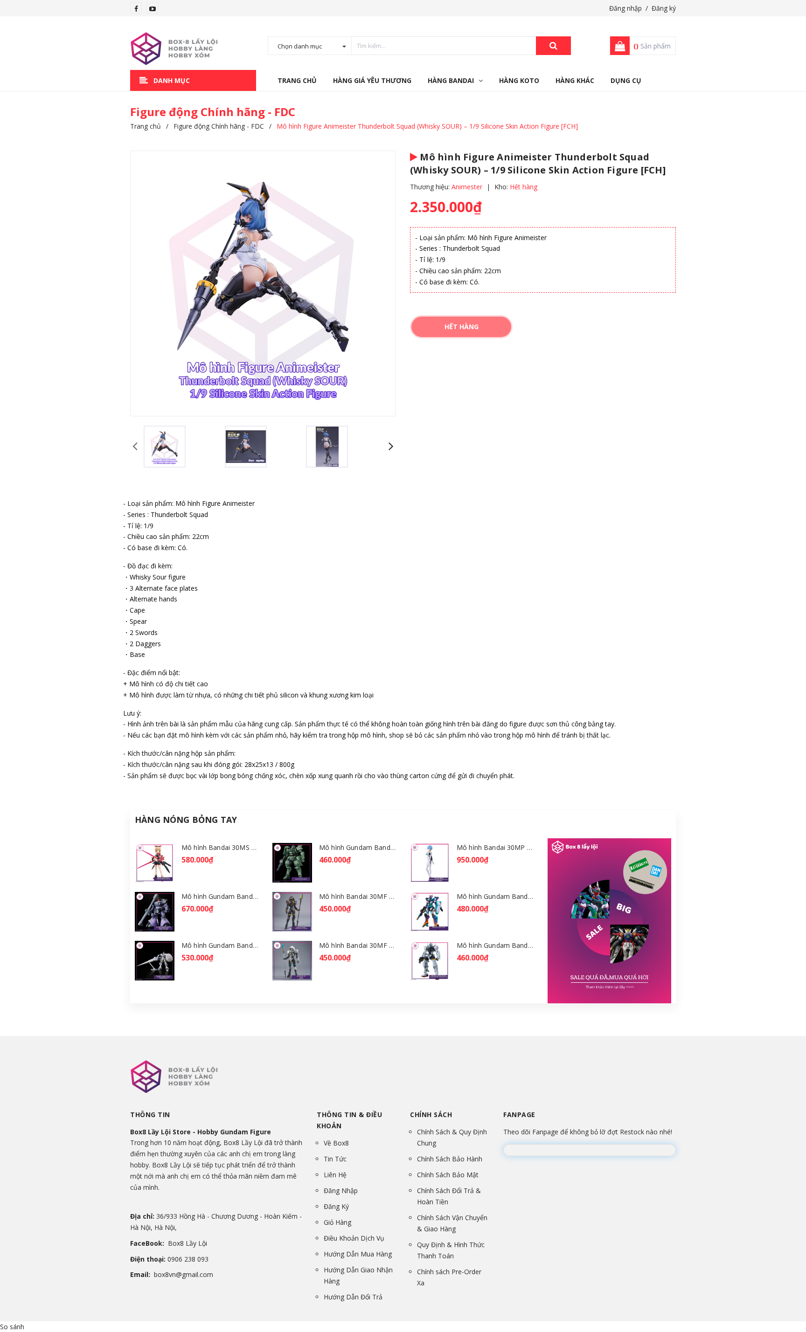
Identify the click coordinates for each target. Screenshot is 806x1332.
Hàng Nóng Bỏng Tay (186, 819)
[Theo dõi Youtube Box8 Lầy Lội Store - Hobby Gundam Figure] (152, 8)
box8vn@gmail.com (183, 1274)
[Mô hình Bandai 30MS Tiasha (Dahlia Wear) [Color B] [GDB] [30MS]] (154, 863)
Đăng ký (664, 8)
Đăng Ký (336, 1206)
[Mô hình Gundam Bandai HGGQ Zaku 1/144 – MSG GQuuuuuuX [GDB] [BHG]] (292, 863)
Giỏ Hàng (337, 1222)
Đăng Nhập (341, 1190)
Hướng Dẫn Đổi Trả (353, 1296)
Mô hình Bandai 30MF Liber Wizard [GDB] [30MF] (395, 945)
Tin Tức (335, 1158)
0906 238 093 (187, 1259)
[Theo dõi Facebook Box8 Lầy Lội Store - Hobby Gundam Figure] (136, 8)
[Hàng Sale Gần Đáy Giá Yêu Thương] (609, 920)
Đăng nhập (625, 8)
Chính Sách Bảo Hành (449, 1158)
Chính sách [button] (431, 1114)
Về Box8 (336, 1143)
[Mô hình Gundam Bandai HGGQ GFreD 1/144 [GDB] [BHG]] (430, 912)
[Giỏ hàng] (617, 45)
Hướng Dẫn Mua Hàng (358, 1253)
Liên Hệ (335, 1174)
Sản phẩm (652, 45)
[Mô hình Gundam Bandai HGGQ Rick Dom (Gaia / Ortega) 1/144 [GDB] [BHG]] (154, 912)
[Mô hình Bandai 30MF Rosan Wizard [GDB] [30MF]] (292, 912)
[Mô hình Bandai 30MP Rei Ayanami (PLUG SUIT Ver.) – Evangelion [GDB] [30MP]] (430, 863)
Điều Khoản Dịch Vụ (354, 1238)
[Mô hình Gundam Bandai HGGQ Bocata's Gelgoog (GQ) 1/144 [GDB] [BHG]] (430, 960)
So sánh (12, 1326)
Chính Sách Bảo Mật (448, 1174)
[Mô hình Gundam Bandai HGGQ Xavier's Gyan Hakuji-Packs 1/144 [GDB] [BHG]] (154, 960)
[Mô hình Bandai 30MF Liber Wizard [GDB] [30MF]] (292, 960)
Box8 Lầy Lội (187, 1243)
